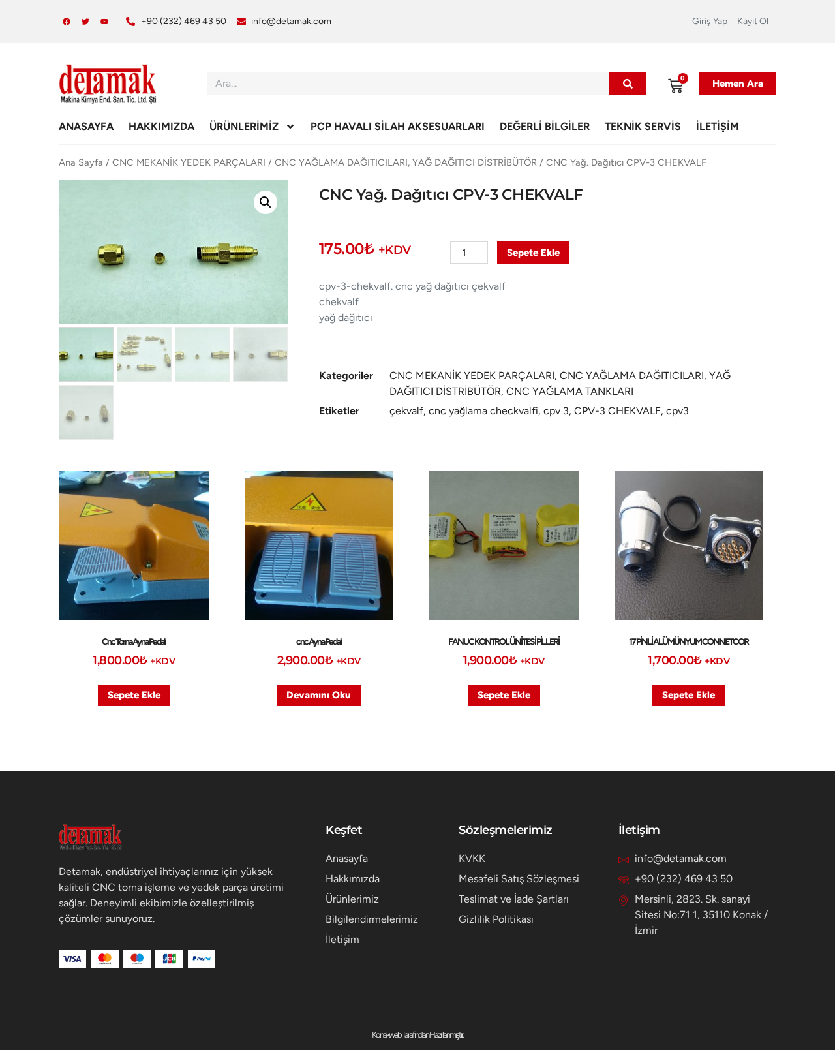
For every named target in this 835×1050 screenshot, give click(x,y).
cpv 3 (556, 411)
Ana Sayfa (81, 162)
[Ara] (627, 83)
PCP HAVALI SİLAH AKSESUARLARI (398, 126)
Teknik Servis (643, 126)
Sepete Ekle (533, 252)
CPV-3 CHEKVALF (617, 411)
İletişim (717, 126)
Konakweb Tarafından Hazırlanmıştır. (417, 1035)
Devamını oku (318, 695)
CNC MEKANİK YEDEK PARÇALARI (189, 162)
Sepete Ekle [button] (134, 695)
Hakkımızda (161, 126)
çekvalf (406, 411)
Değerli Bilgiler (545, 126)
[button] (265, 202)
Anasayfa (86, 126)
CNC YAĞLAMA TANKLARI (569, 391)
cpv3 (677, 411)
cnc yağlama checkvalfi (483, 411)
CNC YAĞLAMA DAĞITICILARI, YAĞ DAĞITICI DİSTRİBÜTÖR (406, 162)
